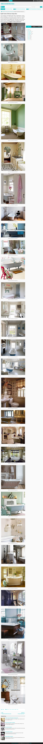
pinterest (42, 1)
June (29, 36)
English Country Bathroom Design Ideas (9, 13)
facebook (35, 1)
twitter (33, 1)
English (15, 709)
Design (13, 709)
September (29, 33)
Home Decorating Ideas (7, 4)
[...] (14, 724)
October (29, 32)
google (36, 1)
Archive (29, 26)
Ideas (17, 709)
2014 (28, 30)
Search (41, 7)
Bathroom (7, 709)
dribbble (41, 1)
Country (11, 709)
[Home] (1, 11)
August (29, 34)
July (29, 35)
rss (38, 1)
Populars (34, 26)
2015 (28, 29)
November (29, 31)
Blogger (30, 743)
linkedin (39, 1)
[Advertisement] (34, 18)
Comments (39, 26)
